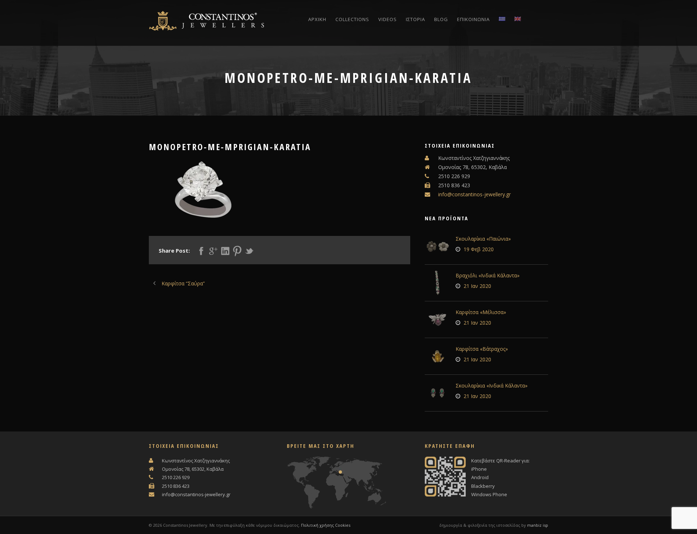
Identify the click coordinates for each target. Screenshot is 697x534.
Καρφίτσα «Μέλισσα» (481, 312)
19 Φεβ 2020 (479, 249)
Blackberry (483, 486)
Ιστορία (415, 19)
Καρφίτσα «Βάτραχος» (482, 348)
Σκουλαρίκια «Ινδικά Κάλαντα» (491, 385)
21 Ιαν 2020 (477, 285)
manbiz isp (537, 525)
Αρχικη (317, 19)
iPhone (479, 469)
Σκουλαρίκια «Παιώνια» (483, 238)
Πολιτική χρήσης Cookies (325, 525)
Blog (441, 19)
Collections (352, 19)
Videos (387, 19)
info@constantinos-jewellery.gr (474, 194)
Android (480, 477)
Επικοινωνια (473, 19)
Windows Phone (489, 494)
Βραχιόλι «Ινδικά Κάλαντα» (487, 275)
